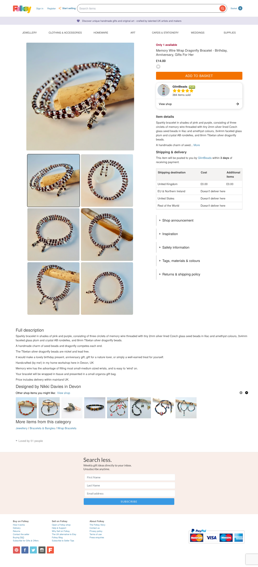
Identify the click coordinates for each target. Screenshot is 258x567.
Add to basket (199, 75)
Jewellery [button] (29, 32)
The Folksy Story (97, 524)
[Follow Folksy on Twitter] (33, 549)
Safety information (175, 247)
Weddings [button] (197, 32)
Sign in (39, 8)
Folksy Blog (57, 537)
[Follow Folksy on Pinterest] (16, 549)
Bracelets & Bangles (42, 428)
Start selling (69, 8)
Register (51, 8)
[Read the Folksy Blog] (50, 549)
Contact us (95, 527)
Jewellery (22, 428)
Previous (241, 392)
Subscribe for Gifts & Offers (26, 540)
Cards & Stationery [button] (165, 32)
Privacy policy (96, 531)
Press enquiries (97, 537)
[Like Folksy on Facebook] (24, 549)
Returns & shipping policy (181, 274)
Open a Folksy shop (61, 524)
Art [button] (132, 32)
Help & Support (59, 527)
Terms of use (96, 534)
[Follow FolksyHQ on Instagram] (41, 549)
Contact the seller (21, 534)
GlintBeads (180, 86)
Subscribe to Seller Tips (63, 540)
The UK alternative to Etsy (64, 534)
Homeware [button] (101, 32)
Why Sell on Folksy (61, 531)
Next (246, 392)
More (197, 145)
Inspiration (170, 233)
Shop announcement (177, 220)
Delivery (17, 527)
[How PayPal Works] (216, 544)
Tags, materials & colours (181, 260)
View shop (63, 393)
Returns (16, 531)
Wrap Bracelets (67, 428)
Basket (236, 8)
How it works (19, 524)
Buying (18, 537)
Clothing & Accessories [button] (65, 32)
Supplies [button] (230, 32)
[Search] (222, 8)
